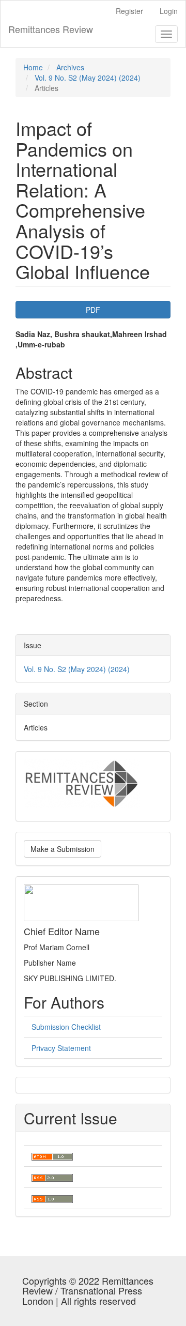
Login (169, 11)
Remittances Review (50, 29)
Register (129, 11)
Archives (70, 67)
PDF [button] (93, 309)
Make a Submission (62, 849)
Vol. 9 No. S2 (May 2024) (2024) (88, 77)
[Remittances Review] (82, 782)
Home (33, 67)
